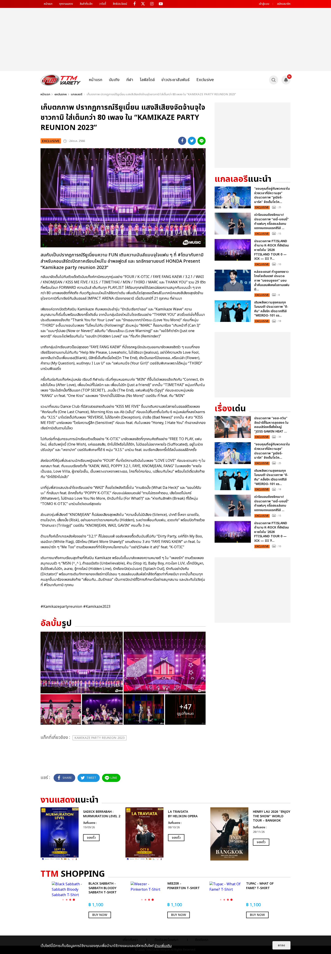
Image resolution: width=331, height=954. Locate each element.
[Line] (201, 141)
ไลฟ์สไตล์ (147, 80)
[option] (80, 834)
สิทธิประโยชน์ (120, 4)
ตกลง (281, 945)
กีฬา (129, 80)
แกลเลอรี (76, 94)
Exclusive (205, 80)
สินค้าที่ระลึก (86, 4)
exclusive (60, 94)
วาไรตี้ (102, 4)
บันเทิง (114, 80)
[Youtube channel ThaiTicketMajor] (161, 4)
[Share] (182, 141)
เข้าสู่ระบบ (264, 4)
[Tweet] (192, 141)
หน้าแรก (48, 4)
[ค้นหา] (273, 79)
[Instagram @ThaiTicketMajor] (152, 4)
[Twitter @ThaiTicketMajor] (143, 4)
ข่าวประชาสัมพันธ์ (175, 80)
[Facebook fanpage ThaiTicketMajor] (134, 4)
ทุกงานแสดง (66, 4)
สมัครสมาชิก (283, 4)
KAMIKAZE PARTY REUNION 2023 (100, 737)
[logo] (61, 80)
